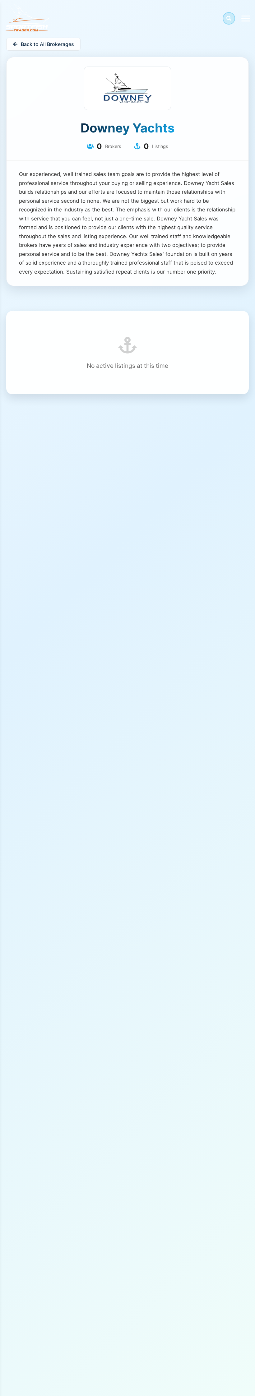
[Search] (229, 18)
